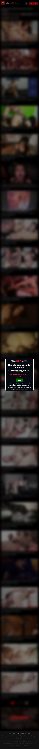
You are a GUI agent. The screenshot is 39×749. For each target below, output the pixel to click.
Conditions (11, 387)
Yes (19, 381)
